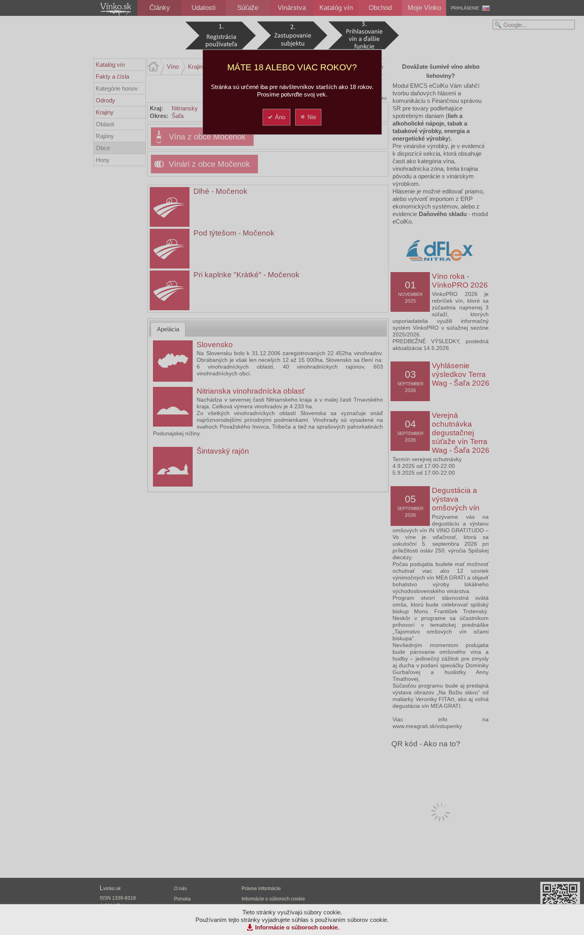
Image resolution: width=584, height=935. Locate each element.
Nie (311, 117)
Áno (280, 117)
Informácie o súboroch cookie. (297, 927)
